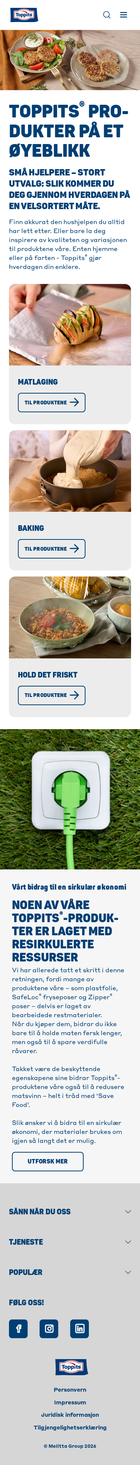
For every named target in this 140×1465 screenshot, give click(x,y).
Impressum (70, 1403)
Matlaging (38, 382)
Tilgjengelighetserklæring (70, 1428)
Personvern (70, 1390)
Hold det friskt (48, 675)
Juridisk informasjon (70, 1415)
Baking (31, 528)
